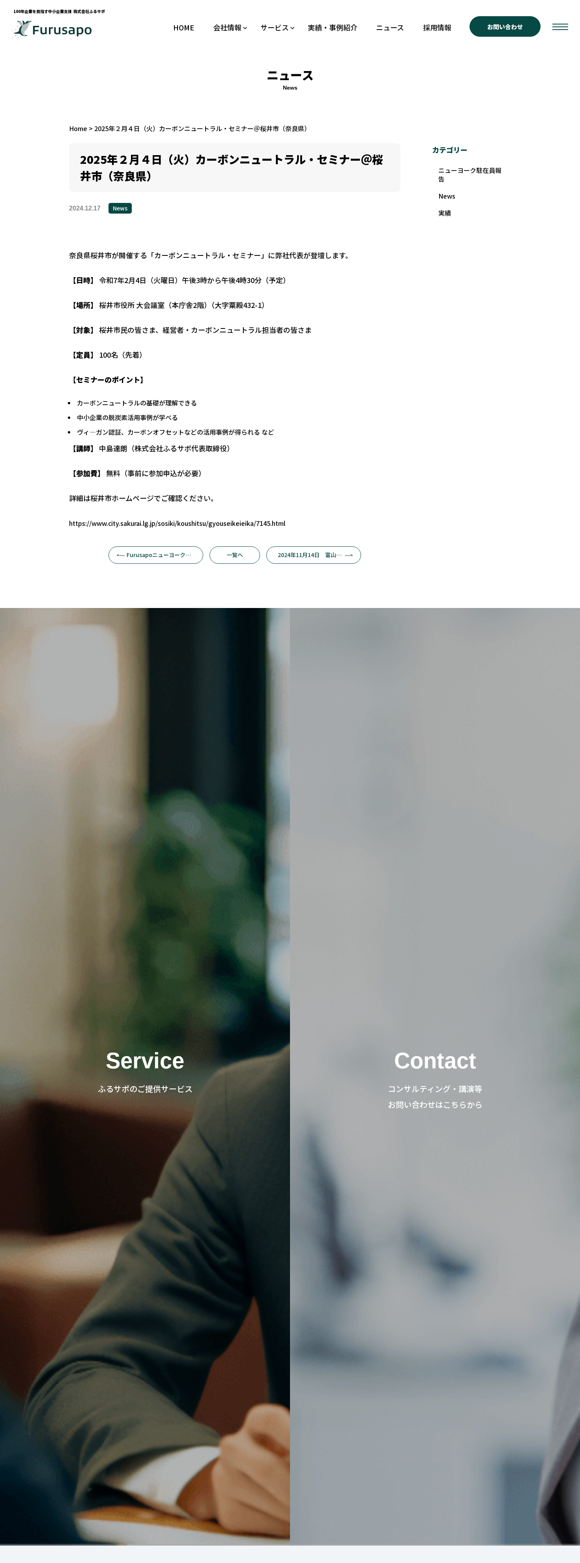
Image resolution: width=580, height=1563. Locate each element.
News (120, 208)
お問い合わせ (505, 27)
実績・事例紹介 (332, 27)
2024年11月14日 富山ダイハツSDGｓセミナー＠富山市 (319, 555)
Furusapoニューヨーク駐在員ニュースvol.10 (165, 555)
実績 (444, 213)
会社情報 (227, 27)
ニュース (390, 27)
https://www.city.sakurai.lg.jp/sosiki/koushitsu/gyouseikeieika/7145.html (177, 523)
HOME (183, 27)
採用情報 (437, 27)
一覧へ (234, 555)
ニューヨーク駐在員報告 (469, 174)
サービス (274, 27)
